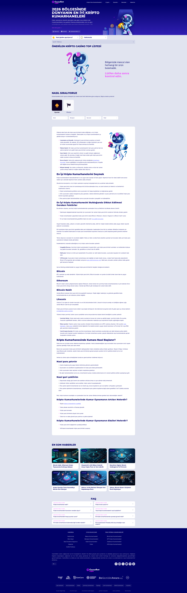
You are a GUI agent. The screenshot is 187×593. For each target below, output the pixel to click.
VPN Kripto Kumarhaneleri (114, 544)
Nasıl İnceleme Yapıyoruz (71, 541)
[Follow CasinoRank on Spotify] (130, 563)
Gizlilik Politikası (70, 547)
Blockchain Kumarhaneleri (114, 536)
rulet (124, 324)
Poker (91, 544)
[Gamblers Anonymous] (68, 577)
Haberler (132, 2)
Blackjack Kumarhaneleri (91, 539)
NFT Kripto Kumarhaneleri (114, 539)
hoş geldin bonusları (97, 219)
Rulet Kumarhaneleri (91, 541)
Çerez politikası (116, 590)
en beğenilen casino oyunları (65, 311)
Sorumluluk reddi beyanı (88, 590)
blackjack (62, 326)
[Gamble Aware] (111, 577)
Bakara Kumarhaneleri (91, 536)
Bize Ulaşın (71, 539)
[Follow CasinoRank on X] (123, 563)
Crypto (107, 2)
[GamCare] (78, 577)
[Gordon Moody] (91, 577)
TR (53, 564)
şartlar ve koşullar (103, 590)
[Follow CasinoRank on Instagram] (119, 563)
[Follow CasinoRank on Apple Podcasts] (133, 563)
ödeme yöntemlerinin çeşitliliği (72, 403)
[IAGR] (60, 577)
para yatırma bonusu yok (94, 260)
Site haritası (128, 590)
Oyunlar (115, 2)
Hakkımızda (70, 536)
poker (70, 326)
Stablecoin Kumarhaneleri (114, 541)
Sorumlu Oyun (73, 590)
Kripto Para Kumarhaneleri (94, 2)
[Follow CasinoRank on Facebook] (116, 563)
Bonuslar (123, 2)
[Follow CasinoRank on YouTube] (126, 563)
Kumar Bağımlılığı (60, 590)
